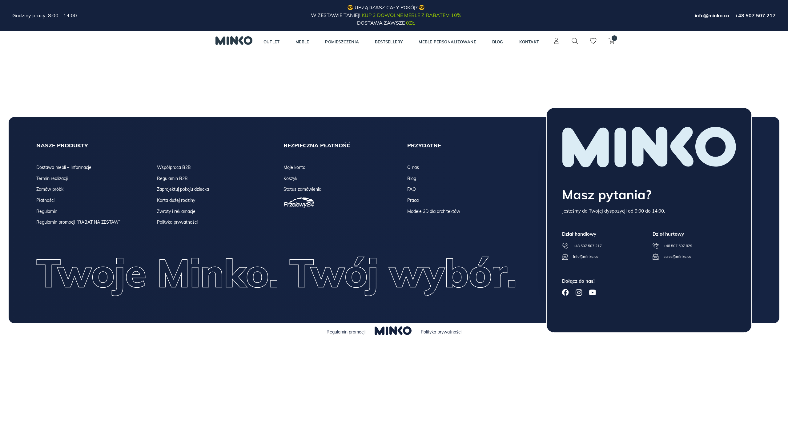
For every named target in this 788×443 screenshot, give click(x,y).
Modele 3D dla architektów (433, 211)
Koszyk (290, 178)
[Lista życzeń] (593, 44)
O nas (413, 167)
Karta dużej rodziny (176, 200)
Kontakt (529, 41)
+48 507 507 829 (678, 245)
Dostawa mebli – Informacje (63, 167)
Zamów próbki (50, 189)
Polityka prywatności (177, 222)
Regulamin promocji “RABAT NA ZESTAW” (78, 222)
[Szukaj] (574, 40)
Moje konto (294, 167)
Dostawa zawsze (386, 23)
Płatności (45, 200)
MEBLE (302, 41)
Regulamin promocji (346, 332)
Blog (497, 41)
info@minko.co (712, 15)
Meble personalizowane (447, 41)
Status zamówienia (302, 189)
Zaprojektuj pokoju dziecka (183, 189)
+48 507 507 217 (755, 15)
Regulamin (46, 211)
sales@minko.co (677, 256)
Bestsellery (389, 41)
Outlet (271, 41)
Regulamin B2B (172, 178)
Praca (413, 200)
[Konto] (556, 44)
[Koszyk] (611, 44)
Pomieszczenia (342, 41)
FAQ (411, 189)
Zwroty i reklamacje (176, 211)
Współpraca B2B (174, 167)
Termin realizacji (52, 178)
